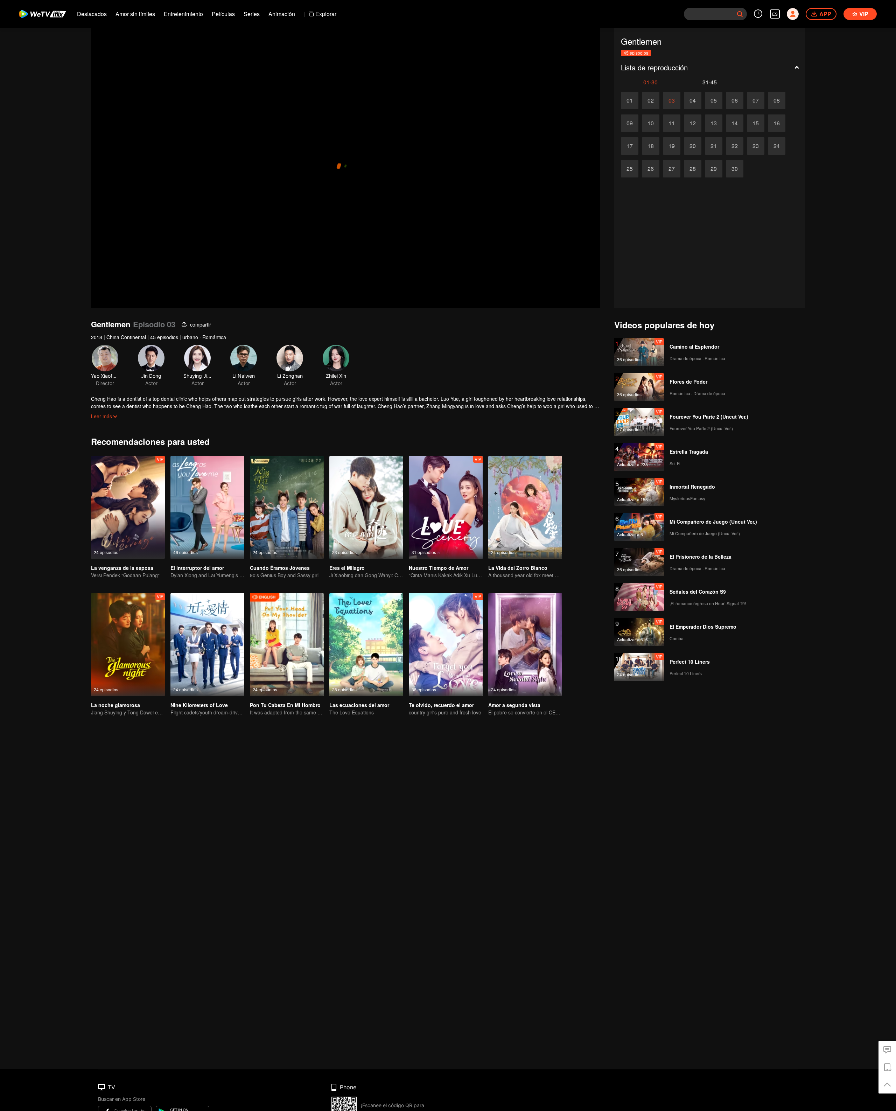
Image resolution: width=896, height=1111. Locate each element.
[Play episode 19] (671, 146)
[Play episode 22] (734, 146)
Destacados (92, 14)
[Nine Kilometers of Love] (207, 644)
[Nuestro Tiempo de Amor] (446, 507)
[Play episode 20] (692, 146)
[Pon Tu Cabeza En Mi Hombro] (287, 644)
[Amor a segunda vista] (525, 644)
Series (252, 14)
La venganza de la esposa (122, 567)
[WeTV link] (42, 14)
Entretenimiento (183, 14)
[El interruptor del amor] (207, 507)
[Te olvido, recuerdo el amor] (446, 644)
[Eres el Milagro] (366, 507)
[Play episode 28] (692, 168)
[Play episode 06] (734, 100)
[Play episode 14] (734, 123)
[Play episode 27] (671, 168)
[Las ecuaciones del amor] (366, 644)
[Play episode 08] (776, 100)
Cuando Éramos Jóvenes (280, 567)
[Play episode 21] (713, 146)
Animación (281, 14)
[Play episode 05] (713, 100)
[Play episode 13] (713, 123)
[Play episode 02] (650, 100)
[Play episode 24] (776, 146)
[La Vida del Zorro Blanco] (525, 507)
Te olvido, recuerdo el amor (441, 704)
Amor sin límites (135, 14)
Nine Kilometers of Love (199, 704)
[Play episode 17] (629, 146)
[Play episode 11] (671, 123)
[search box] (740, 14)
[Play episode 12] (692, 123)
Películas (223, 14)
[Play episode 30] (734, 168)
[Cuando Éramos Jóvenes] (287, 507)
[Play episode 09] (629, 123)
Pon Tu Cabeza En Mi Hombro (285, 704)
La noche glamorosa (115, 704)
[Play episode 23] (755, 146)
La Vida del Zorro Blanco (517, 567)
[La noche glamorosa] (128, 644)
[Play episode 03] (671, 100)
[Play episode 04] (692, 100)
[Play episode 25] (629, 168)
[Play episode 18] (650, 146)
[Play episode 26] (650, 168)
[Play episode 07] (755, 100)
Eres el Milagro (347, 567)
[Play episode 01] (629, 100)
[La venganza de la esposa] (128, 507)
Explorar (325, 14)
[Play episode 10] (650, 123)
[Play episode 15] (755, 123)
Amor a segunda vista (514, 704)
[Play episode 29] (713, 168)
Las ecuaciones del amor (359, 704)
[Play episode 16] (776, 123)
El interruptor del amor (197, 567)
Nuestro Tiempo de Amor (438, 567)
